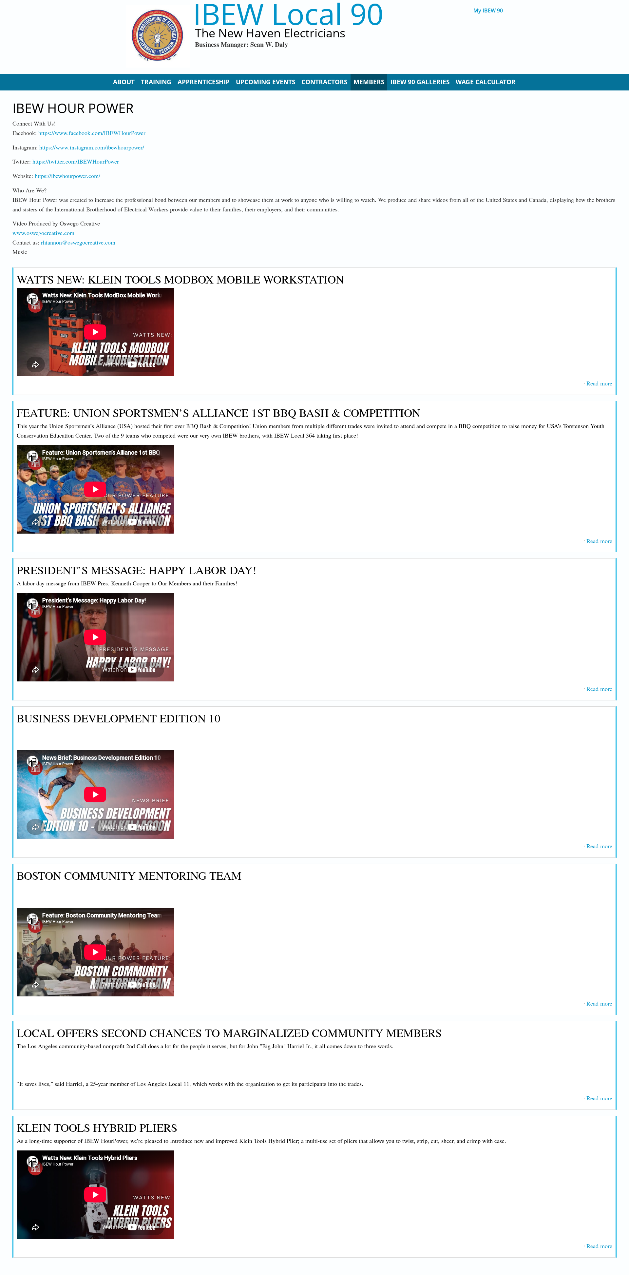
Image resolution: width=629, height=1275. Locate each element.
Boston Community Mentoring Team (129, 875)
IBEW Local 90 (288, 14)
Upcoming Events (265, 82)
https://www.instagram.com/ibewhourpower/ (91, 147)
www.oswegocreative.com (43, 233)
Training (156, 82)
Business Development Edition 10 (118, 718)
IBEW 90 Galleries (420, 82)
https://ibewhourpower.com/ (67, 176)
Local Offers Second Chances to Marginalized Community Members (229, 1032)
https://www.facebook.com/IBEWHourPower (91, 133)
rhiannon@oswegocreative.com (78, 242)
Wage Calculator (486, 82)
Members (368, 82)
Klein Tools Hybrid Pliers (97, 1127)
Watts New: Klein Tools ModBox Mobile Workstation (180, 279)
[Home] (158, 36)
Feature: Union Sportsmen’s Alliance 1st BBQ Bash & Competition (218, 412)
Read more (599, 383)
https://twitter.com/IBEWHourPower (75, 161)
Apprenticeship (204, 82)
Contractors (324, 82)
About (124, 82)
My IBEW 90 (488, 10)
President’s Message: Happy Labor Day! (137, 570)
